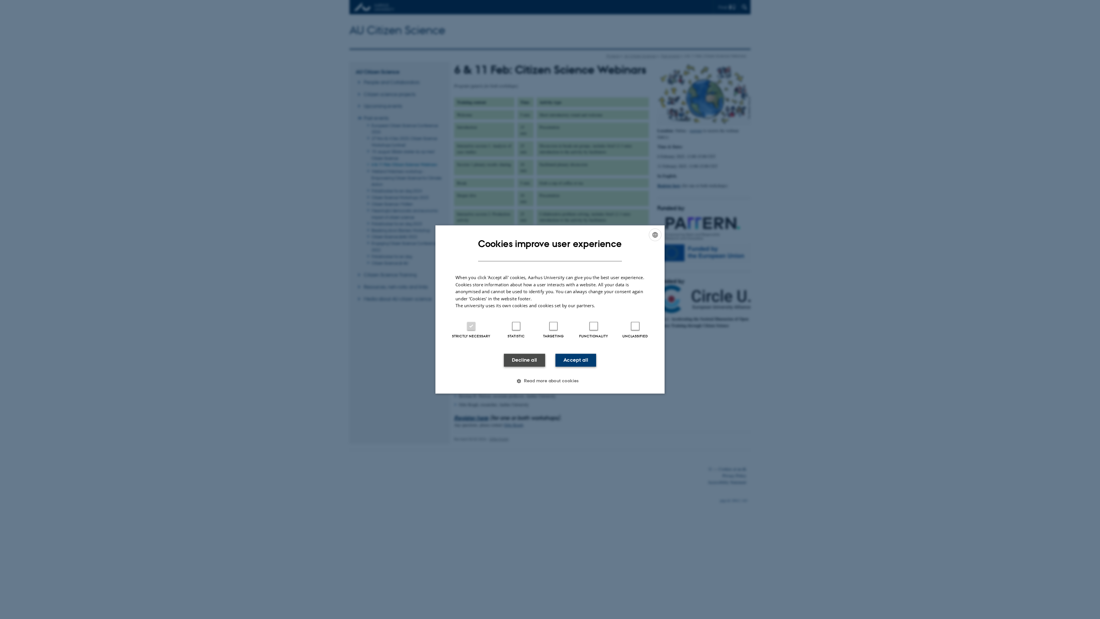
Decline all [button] (524, 360)
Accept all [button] (575, 360)
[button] (550, 381)
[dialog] (550, 309)
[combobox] (655, 235)
